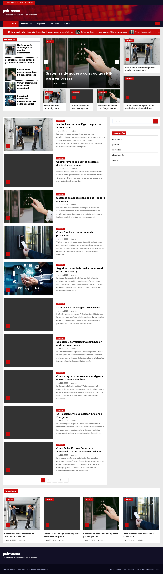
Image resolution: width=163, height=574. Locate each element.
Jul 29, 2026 (63, 349)
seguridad (41, 24)
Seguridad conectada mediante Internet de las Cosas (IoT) (26, 100)
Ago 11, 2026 (53, 83)
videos (115, 160)
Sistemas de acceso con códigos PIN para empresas (27, 72)
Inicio (14, 24)
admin (63, 83)
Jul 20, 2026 (63, 421)
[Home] (6, 24)
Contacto (131, 569)
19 (60, 480)
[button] (153, 23)
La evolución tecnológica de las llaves (78, 307)
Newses (33, 569)
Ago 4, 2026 (63, 275)
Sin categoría (118, 155)
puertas (67, 24)
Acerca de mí (26, 24)
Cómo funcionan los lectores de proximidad (27, 85)
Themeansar (43, 569)
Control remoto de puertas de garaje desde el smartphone (20, 61)
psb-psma (11, 11)
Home (112, 569)
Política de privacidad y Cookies (147, 569)
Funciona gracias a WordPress (14, 569)
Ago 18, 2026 (63, 131)
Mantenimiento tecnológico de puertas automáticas (24, 49)
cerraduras (54, 24)
